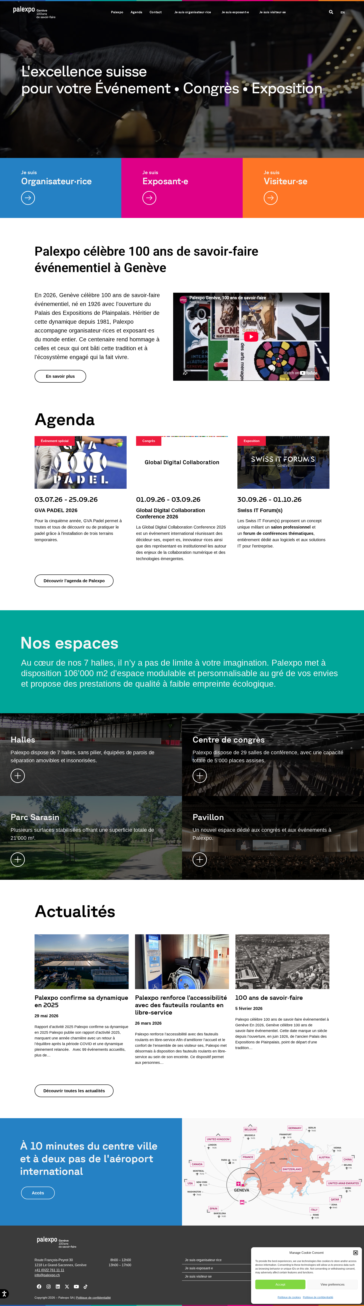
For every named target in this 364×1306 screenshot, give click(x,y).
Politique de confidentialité (318, 1297)
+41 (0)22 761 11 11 (49, 1270)
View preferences (333, 1284)
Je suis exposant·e (235, 12)
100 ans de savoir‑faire (269, 997)
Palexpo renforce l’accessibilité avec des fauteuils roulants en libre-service (181, 1005)
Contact (156, 12)
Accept (280, 1284)
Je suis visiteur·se (272, 12)
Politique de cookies (289, 1297)
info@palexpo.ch (47, 1275)
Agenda (136, 12)
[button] (355, 1253)
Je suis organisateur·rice (192, 12)
